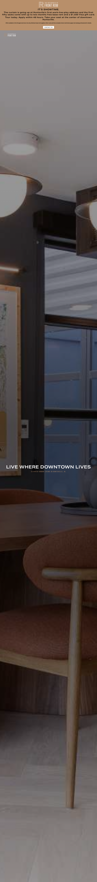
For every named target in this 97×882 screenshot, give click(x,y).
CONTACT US (48, 27)
